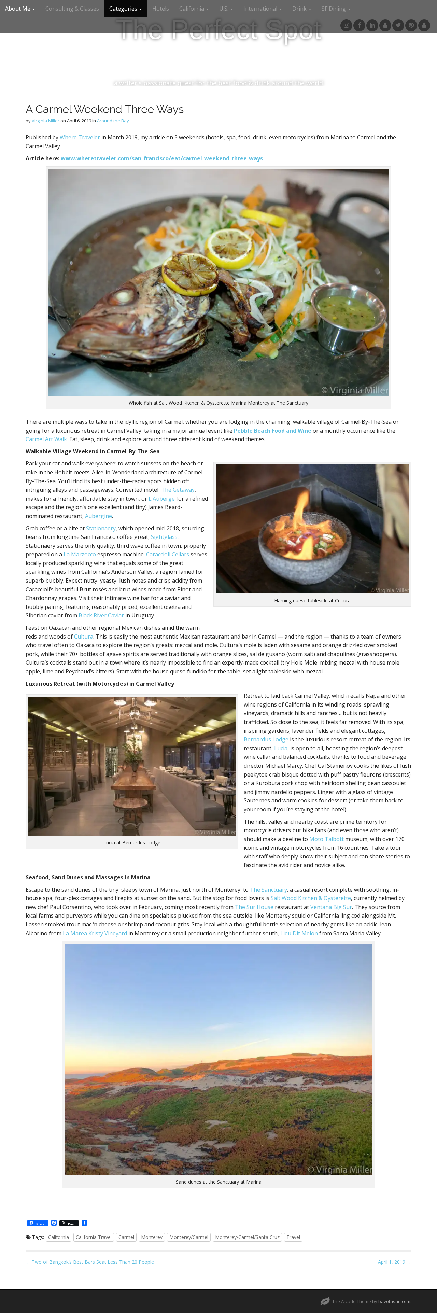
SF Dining (334, 8)
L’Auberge (162, 498)
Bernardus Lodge (266, 739)
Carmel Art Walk (46, 439)
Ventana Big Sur (331, 907)
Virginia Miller (45, 120)
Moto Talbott (326, 839)
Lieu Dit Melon (299, 933)
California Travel (94, 1237)
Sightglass (164, 537)
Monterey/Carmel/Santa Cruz (247, 1237)
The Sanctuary (268, 889)
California (192, 8)
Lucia (280, 748)
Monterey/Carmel (188, 1237)
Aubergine (98, 516)
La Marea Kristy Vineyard (95, 933)
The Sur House (254, 907)
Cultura (83, 636)
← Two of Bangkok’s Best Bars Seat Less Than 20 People (90, 1262)
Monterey (152, 1237)
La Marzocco (80, 554)
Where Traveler (80, 137)
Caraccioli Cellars (167, 554)
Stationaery (100, 528)
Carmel (126, 1237)
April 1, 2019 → (394, 1262)
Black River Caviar (100, 615)
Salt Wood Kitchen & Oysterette (310, 898)
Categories (124, 8)
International (261, 8)
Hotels (160, 8)
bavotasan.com (394, 1301)
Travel (293, 1237)
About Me (18, 8)
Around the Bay (113, 120)
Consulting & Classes (72, 8)
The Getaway (178, 489)
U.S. (224, 8)
